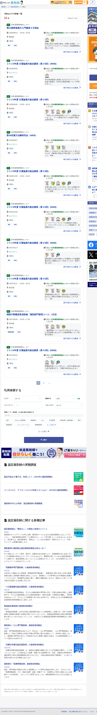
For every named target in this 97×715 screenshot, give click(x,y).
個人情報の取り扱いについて (78, 711)
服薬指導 (9, 425)
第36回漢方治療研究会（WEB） (22, 135)
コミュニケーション (23, 425)
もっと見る (50, 425)
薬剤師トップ (5, 7)
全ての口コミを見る (71, 52)
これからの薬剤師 (19, 420)
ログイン (93, 2)
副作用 (91, 234)
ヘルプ (92, 711)
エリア (6, 398)
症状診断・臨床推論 (66, 420)
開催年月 (48, 398)
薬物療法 (33, 420)
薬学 (79, 420)
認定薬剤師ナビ (16, 7)
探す (45, 440)
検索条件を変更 (73, 18)
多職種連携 (38, 425)
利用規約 (64, 711)
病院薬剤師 (11, 332)
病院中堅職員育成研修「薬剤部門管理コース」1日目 (32, 314)
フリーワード (8, 405)
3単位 (15, 45)
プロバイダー (49, 405)
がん (42, 420)
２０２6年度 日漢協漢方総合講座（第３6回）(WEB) (31, 64)
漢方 (9, 45)
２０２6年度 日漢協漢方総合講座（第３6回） (28, 99)
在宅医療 (52, 420)
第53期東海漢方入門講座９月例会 (23, 28)
